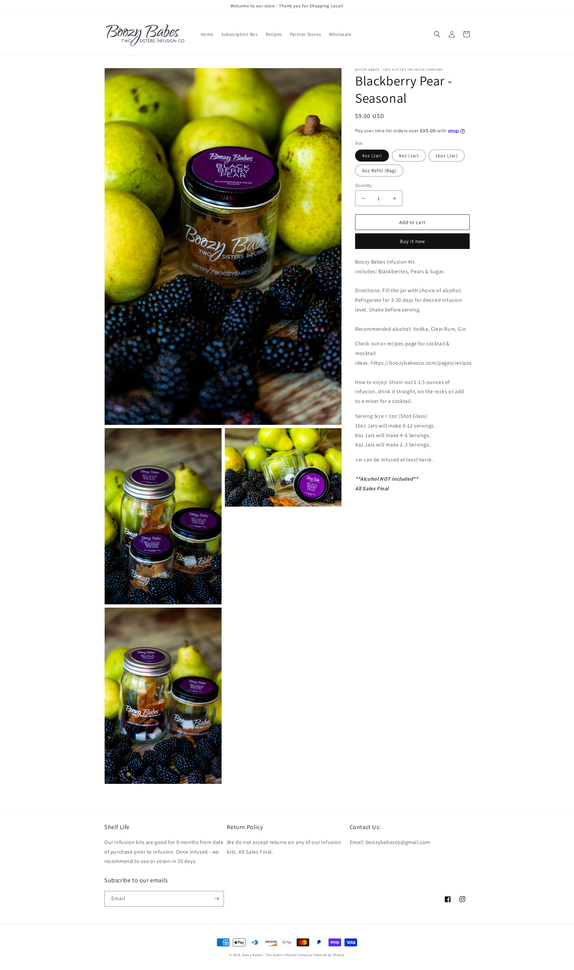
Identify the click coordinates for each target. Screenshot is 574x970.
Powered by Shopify (329, 955)
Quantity (363, 185)
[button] (437, 34)
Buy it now (412, 241)
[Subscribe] (216, 899)
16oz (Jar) (446, 156)
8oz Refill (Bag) (379, 171)
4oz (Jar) (372, 156)
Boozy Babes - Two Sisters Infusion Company (277, 955)
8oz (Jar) (409, 156)
